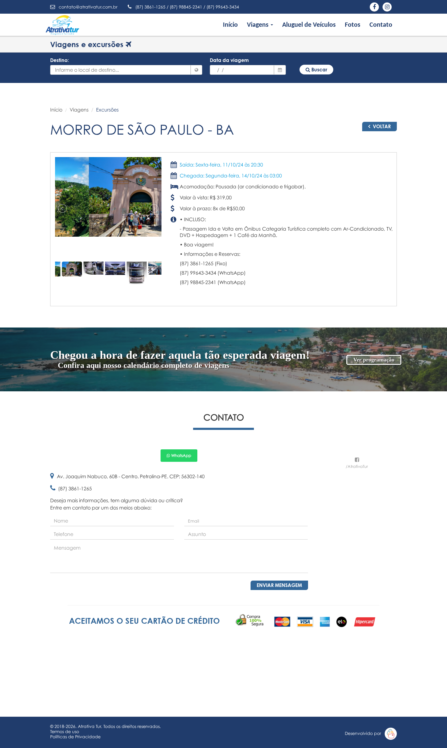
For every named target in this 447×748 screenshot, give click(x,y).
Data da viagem (229, 60)
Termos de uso (64, 731)
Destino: (59, 60)
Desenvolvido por (365, 733)
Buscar (318, 70)
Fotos (352, 25)
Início (230, 25)
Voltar (381, 126)
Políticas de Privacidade (75, 736)
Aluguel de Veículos (309, 25)
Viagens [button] (258, 25)
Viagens (79, 110)
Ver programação (373, 360)
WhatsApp (180, 455)
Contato (380, 25)
